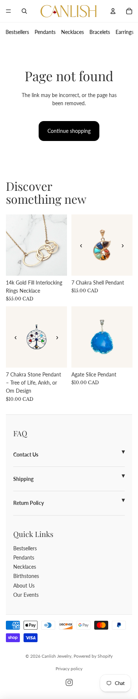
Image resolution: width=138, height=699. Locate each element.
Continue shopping (69, 131)
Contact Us (25, 454)
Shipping (23, 479)
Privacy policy (69, 668)
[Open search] (24, 11)
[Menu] (8, 11)
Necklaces (72, 32)
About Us (24, 585)
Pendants (45, 32)
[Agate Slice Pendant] (101, 337)
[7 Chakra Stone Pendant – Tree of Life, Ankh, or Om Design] (36, 337)
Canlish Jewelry (56, 656)
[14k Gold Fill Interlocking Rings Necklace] (36, 245)
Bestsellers (17, 32)
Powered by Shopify (93, 656)
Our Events (26, 595)
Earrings (125, 32)
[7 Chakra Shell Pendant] (101, 245)
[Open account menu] (113, 11)
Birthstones (26, 576)
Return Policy (28, 503)
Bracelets (99, 32)
